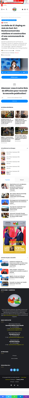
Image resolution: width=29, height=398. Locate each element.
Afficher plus (14, 77)
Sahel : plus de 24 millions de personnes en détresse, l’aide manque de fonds (21, 121)
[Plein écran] (26, 72)
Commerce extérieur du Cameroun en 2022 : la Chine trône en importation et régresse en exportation (19, 264)
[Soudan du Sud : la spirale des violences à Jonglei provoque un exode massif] (7, 114)
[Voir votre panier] (22, 9)
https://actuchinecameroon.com (11, 315)
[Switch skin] (6, 9)
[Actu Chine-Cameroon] (14, 9)
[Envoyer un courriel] (13, 50)
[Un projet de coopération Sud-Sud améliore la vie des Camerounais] (5, 208)
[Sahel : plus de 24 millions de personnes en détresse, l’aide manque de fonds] (21, 114)
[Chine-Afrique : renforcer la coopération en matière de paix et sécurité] (4, 271)
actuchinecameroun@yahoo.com (14, 330)
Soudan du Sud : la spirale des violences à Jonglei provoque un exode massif (7, 121)
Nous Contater (14, 358)
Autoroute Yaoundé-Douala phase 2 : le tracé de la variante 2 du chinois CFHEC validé (18, 215)
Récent (22, 180)
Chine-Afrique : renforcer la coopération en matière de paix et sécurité (19, 271)
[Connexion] (25, 9)
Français (5, 0)
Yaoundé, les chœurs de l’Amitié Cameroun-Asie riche (18, 283)
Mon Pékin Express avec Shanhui (13, 17)
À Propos (15, 355)
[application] (14, 66)
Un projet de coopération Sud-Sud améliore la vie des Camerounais (18, 208)
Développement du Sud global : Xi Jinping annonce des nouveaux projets (19, 202)
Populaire (7, 180)
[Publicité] (14, 1)
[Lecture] (3, 72)
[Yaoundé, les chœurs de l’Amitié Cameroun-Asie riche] (4, 284)
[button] (14, 66)
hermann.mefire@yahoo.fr (16, 328)
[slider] (13, 72)
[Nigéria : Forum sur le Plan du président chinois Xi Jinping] (4, 278)
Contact (17, 381)
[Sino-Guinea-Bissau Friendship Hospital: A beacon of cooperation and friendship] (5, 195)
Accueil (4, 17)
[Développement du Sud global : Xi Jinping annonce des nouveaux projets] (5, 202)
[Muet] (24, 72)
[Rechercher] (27, 9)
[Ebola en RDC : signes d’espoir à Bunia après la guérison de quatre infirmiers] (21, 130)
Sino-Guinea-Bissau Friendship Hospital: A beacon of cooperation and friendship (18, 195)
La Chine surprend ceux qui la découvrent (12, 5)
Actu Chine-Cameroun (8, 50)
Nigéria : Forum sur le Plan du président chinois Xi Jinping (17, 276)
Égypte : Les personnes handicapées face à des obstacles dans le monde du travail (7, 139)
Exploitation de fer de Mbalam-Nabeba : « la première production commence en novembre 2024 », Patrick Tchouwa (18, 187)
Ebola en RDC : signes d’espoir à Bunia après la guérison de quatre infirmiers (21, 137)
